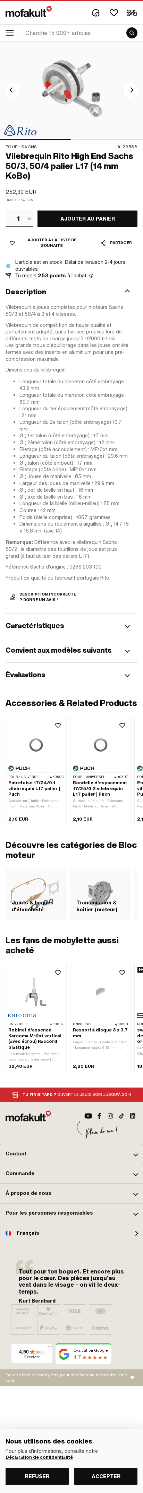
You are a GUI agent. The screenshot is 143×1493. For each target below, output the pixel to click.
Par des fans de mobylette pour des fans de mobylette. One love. (66, 1378)
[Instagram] (110, 1116)
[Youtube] (88, 1116)
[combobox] (19, 219)
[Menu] (50, 1348)
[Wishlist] (114, 13)
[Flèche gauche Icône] (12, 90)
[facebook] (99, 1116)
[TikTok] (121, 1116)
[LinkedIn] (132, 1116)
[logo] (29, 11)
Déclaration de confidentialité (39, 1457)
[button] (71, 292)
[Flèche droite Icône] (130, 90)
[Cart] (132, 13)
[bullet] (35, 139)
